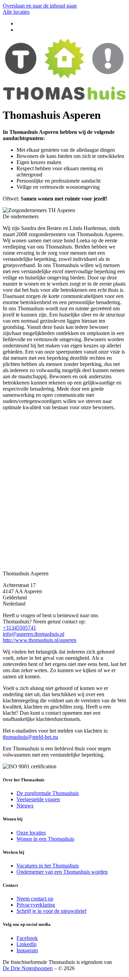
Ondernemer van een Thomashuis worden (62, 872)
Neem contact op (35, 898)
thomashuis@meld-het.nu (30, 737)
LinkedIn (26, 944)
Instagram (27, 950)
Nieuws (25, 805)
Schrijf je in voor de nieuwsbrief (51, 911)
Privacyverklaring (36, 905)
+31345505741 (19, 628)
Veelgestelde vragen (38, 799)
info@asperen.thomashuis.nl (33, 634)
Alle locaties (16, 12)
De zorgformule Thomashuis (48, 793)
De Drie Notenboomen (28, 968)
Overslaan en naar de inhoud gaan (40, 6)
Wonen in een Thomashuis (45, 839)
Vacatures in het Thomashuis (48, 866)
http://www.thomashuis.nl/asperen (39, 640)
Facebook (27, 938)
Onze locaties (31, 833)
